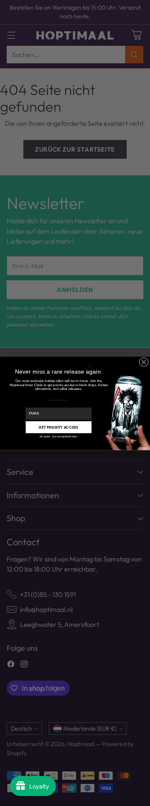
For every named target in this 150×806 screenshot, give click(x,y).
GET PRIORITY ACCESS (59, 427)
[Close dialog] (144, 362)
